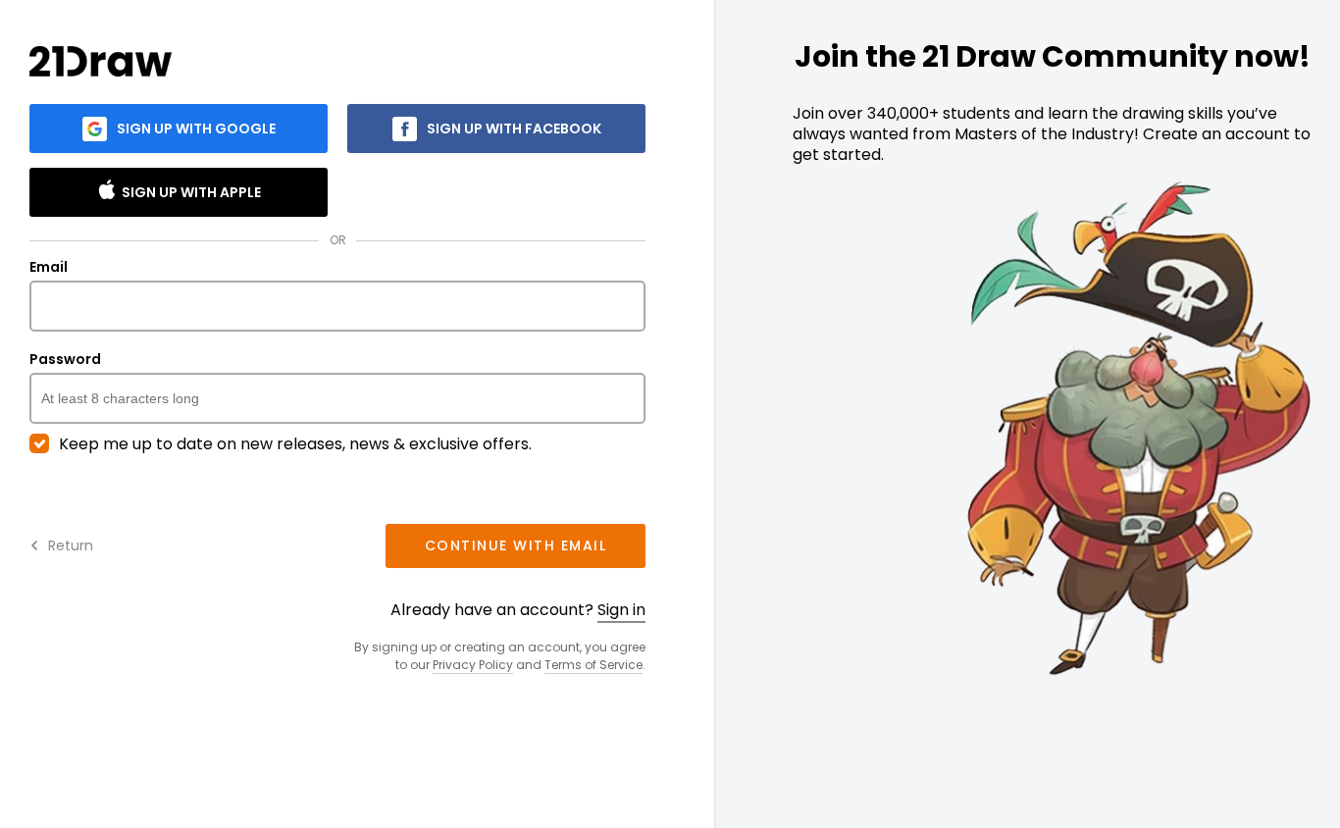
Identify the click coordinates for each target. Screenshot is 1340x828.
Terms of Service (593, 664)
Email (48, 268)
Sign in (621, 609)
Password (65, 360)
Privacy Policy (473, 664)
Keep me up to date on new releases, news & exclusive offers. (295, 444)
